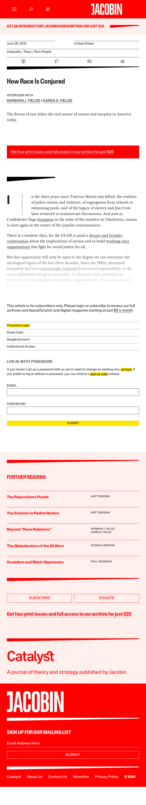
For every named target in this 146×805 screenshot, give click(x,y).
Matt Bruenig (100, 496)
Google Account (18, 339)
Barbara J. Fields (23, 101)
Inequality (14, 52)
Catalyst (14, 777)
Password (16, 404)
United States (84, 43)
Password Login (18, 325)
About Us (34, 777)
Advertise (81, 777)
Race (27, 52)
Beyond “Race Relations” (29, 530)
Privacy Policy (106, 777)
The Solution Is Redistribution (33, 513)
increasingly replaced (58, 268)
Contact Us (57, 777)
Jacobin (51, 26)
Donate (106, 598)
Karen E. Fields (57, 101)
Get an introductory (26, 26)
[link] (47, 9)
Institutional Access (21, 346)
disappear (45, 219)
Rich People (42, 52)
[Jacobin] (106, 9)
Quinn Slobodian (103, 545)
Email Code (15, 332)
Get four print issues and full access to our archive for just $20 (62, 152)
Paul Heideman (101, 561)
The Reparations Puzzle (28, 497)
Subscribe (39, 598)
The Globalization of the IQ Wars (35, 546)
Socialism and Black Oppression (35, 562)
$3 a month (123, 311)
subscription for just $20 (81, 26)
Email (12, 385)
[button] (14, 9)
